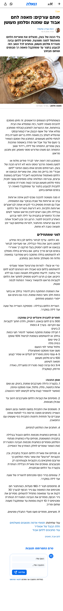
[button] (50, 4)
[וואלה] (31, 3)
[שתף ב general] (5, 4)
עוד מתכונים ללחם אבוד (46, 530)
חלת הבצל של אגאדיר (47, 526)
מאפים (48, 537)
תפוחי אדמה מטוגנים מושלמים (27, 523)
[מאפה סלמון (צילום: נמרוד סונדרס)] (31, 82)
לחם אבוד (56, 537)
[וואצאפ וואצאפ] (11, 3)
